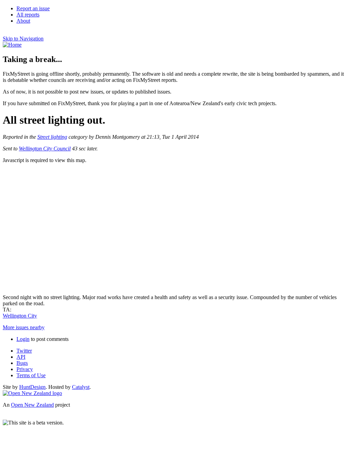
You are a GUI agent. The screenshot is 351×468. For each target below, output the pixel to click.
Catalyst (80, 387)
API (20, 357)
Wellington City (20, 316)
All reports (27, 14)
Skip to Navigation (23, 38)
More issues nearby (24, 327)
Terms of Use (31, 375)
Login (22, 339)
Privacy (24, 369)
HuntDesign (32, 387)
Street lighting (52, 137)
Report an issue (33, 8)
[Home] (12, 45)
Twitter (24, 351)
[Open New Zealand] (32, 393)
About (23, 21)
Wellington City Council (45, 148)
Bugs (22, 363)
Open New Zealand (32, 405)
